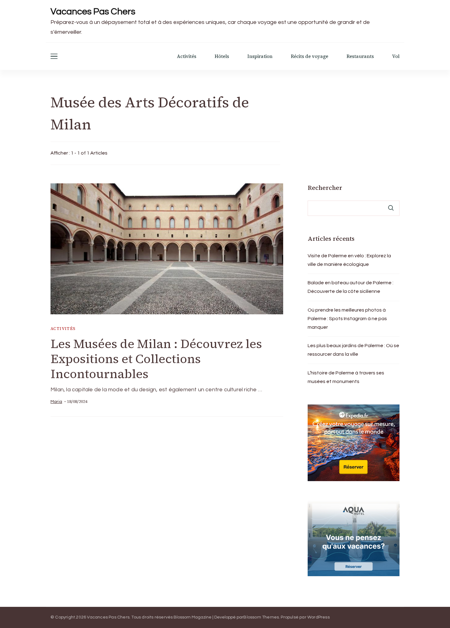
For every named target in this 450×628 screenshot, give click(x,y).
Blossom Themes (261, 617)
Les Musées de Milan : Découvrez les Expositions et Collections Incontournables (156, 358)
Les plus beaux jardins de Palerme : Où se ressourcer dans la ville (353, 350)
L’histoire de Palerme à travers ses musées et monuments (346, 377)
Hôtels (222, 56)
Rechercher (325, 188)
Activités (186, 56)
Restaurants (360, 56)
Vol (395, 56)
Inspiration (259, 56)
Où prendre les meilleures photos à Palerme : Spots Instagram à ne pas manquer (347, 319)
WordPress (318, 617)
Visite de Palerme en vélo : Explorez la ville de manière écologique (349, 260)
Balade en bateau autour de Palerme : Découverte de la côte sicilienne (350, 287)
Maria (56, 402)
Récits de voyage (309, 56)
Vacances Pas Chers (93, 11)
